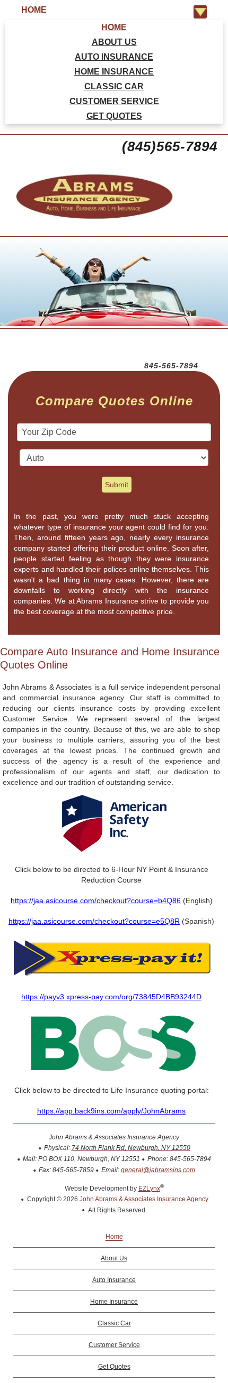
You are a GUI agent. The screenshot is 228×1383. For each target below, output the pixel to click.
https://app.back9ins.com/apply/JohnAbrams (111, 1111)
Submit (116, 484)
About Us (114, 42)
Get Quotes (114, 116)
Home (114, 27)
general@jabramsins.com (158, 1170)
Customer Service (114, 101)
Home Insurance (114, 71)
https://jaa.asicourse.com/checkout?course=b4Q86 (96, 900)
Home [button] (34, 9)
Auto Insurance (114, 56)
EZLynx (149, 1188)
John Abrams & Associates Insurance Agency (144, 1199)
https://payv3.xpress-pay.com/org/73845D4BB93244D (111, 996)
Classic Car (114, 86)
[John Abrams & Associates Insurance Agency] (87, 220)
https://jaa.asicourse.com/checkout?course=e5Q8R (94, 921)
